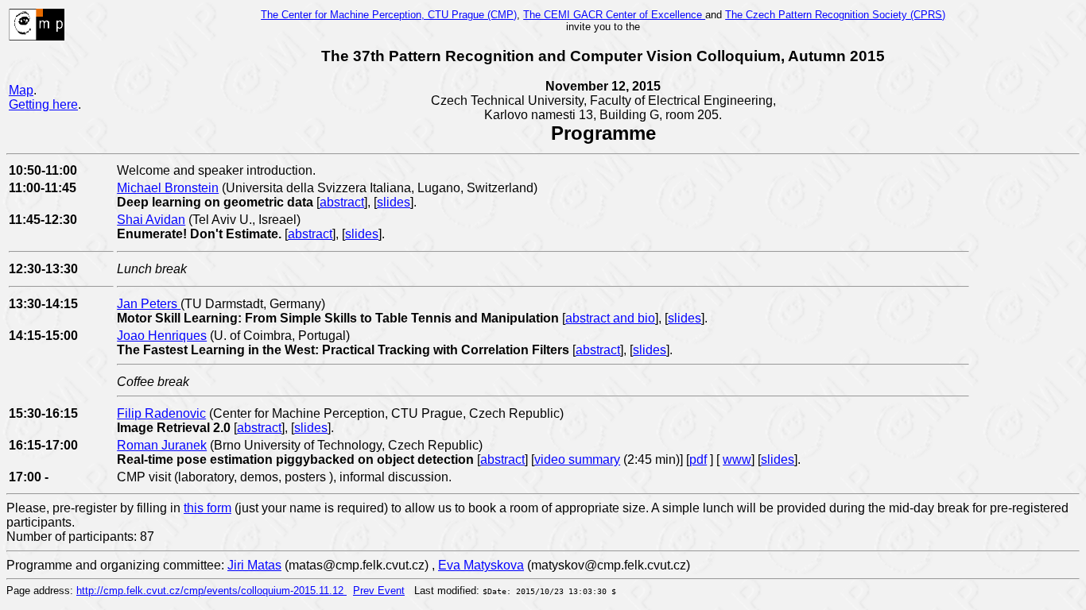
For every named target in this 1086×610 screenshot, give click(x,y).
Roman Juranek (162, 445)
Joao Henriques (162, 335)
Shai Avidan (151, 219)
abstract (342, 202)
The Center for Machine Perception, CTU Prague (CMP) (389, 15)
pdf (698, 459)
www (737, 459)
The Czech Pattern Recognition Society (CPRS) (835, 15)
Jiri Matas (254, 565)
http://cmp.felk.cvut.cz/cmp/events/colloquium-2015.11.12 (211, 590)
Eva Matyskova (481, 565)
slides (393, 202)
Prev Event (379, 590)
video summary (577, 459)
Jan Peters (148, 304)
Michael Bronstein (168, 188)
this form (207, 508)
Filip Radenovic (161, 413)
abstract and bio (610, 318)
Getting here (43, 104)
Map (21, 90)
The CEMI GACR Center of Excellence (614, 15)
